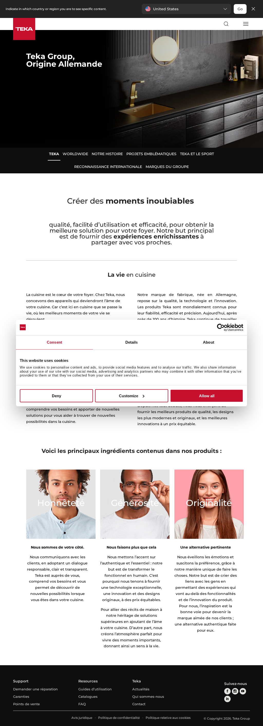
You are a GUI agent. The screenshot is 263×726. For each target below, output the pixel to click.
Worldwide (75, 154)
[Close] (253, 9)
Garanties (21, 696)
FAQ (82, 704)
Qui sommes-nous (148, 696)
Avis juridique (81, 718)
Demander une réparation (35, 689)
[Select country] (235, 24)
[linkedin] (227, 699)
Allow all (206, 396)
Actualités (140, 689)
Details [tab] (131, 342)
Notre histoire (107, 154)
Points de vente (26, 704)
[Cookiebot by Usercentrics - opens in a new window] (220, 327)
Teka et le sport (197, 154)
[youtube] (243, 691)
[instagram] (235, 691)
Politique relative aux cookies (168, 718)
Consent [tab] (54, 342)
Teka (54, 154)
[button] (186, 9)
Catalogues (88, 696)
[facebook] (227, 691)
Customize (128, 396)
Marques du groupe (167, 166)
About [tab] (208, 342)
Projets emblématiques (151, 154)
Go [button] (240, 9)
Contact (138, 704)
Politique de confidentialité (119, 718)
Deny (56, 396)
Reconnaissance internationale (108, 166)
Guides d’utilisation (95, 689)
